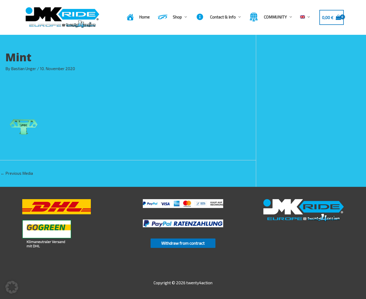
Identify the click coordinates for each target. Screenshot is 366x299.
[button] (12, 287)
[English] (305, 17)
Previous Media (17, 173)
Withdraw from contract (183, 243)
